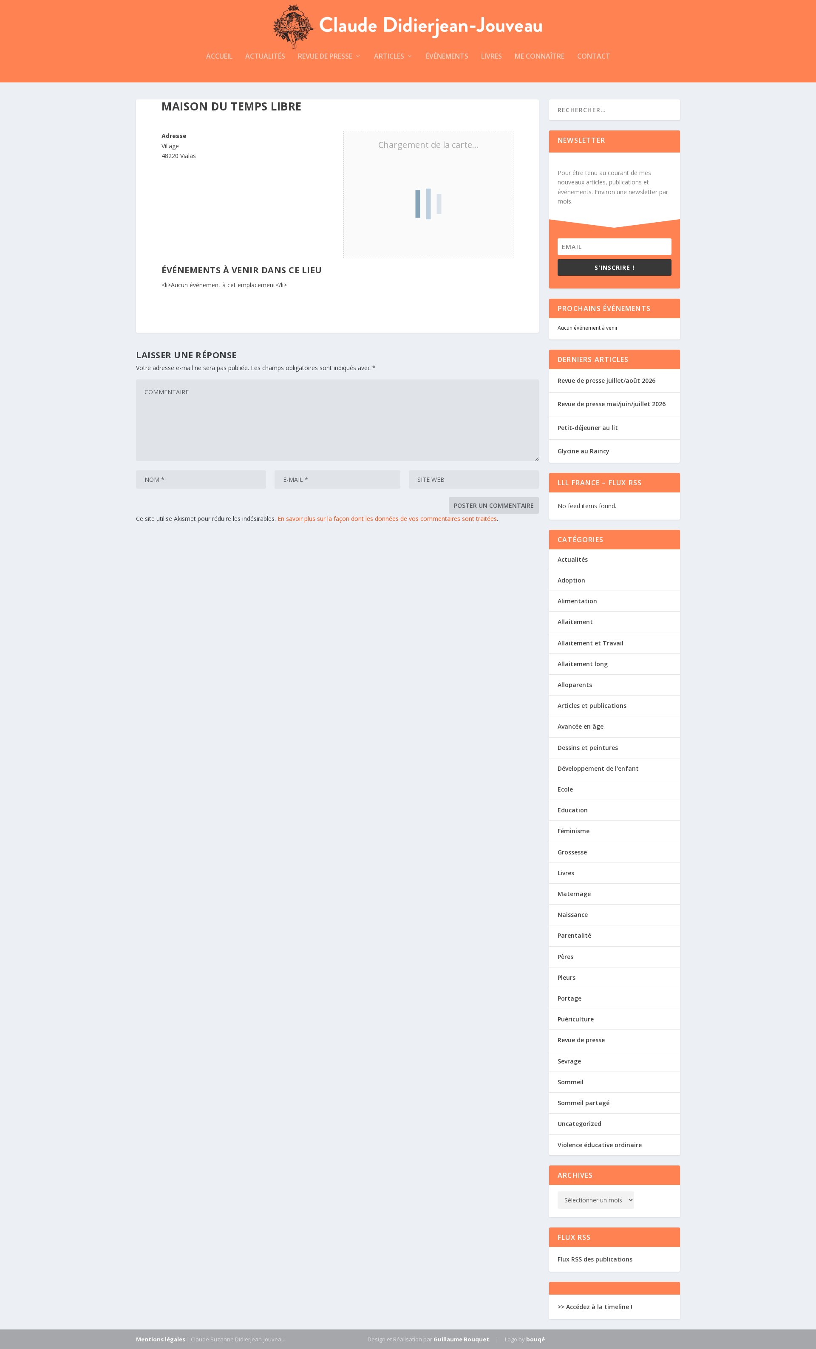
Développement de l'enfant (598, 768)
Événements (447, 57)
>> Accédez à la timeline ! (595, 1307)
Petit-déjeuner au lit (588, 428)
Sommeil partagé (583, 1103)
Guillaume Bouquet (461, 1339)
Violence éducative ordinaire (600, 1145)
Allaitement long (583, 664)
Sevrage (569, 1061)
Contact (593, 57)
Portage (569, 998)
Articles (389, 57)
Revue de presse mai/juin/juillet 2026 (612, 404)
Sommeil (571, 1082)
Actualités (265, 57)
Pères (565, 957)
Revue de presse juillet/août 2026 (606, 380)
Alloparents (575, 685)
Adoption (571, 580)
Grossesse (572, 852)
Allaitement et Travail (590, 643)
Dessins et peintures (588, 748)
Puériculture (576, 1019)
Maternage (574, 894)
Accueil (219, 57)
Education (573, 810)
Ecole (565, 789)
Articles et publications (592, 705)
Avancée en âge (581, 726)
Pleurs (566, 977)
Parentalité (574, 935)
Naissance (573, 915)
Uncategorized (579, 1124)
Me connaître (539, 57)
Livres (491, 57)
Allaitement (575, 622)
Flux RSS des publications (595, 1259)
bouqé (535, 1339)
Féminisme (573, 831)
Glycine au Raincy (583, 451)
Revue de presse (325, 57)
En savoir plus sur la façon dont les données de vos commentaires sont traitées (387, 519)
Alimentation (577, 601)
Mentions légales (160, 1339)
